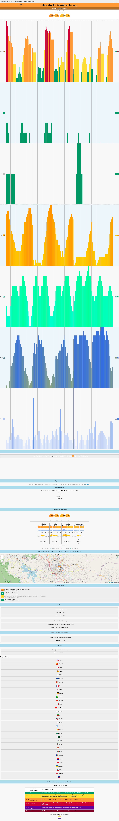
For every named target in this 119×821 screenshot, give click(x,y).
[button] (59, 567)
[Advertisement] (41, 468)
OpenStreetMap (111, 582)
